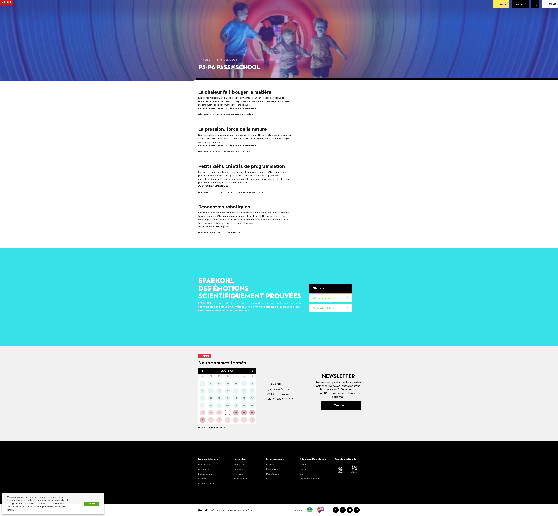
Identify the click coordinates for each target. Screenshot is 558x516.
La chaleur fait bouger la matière (234, 92)
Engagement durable (310, 478)
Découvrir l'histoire (324, 308)
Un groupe (238, 474)
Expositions (204, 464)
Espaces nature (206, 474)
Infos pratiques (321, 298)
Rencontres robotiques (224, 207)
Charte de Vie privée (247, 510)
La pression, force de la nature (232, 129)
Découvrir (225, 114)
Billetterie (318, 288)
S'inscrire (339, 405)
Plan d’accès (272, 474)
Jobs (302, 474)
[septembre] (252, 371)
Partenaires (305, 464)
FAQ (268, 478)
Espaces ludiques (207, 483)
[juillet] (203, 371)
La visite (270, 464)
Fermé (7, 2)
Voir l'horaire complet (212, 428)
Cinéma (202, 478)
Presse (303, 469)
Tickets (501, 4)
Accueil (207, 59)
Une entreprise (240, 478)
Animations (203, 469)
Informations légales (226, 510)
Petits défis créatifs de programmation (241, 166)
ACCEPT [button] (91, 503)
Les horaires (272, 469)
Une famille (238, 464)
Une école (238, 469)
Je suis (519, 4)
